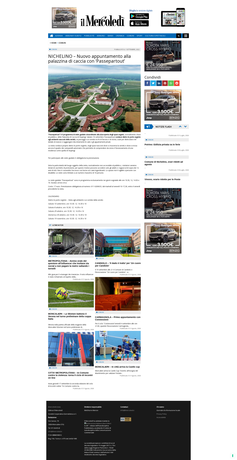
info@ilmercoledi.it (55, 431)
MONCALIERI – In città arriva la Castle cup (117, 367)
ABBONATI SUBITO (73, 35)
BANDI (110, 35)
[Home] (51, 35)
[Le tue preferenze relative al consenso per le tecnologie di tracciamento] (232, 455)
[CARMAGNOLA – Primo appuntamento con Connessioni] (118, 294)
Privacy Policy (162, 414)
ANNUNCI (101, 35)
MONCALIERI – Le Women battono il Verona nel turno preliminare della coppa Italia (69, 316)
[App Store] (139, 23)
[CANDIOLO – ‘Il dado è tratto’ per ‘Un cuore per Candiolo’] (118, 243)
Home (53, 43)
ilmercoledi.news (54, 407)
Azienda (59, 35)
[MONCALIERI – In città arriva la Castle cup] (118, 345)
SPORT (139, 35)
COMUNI (130, 35)
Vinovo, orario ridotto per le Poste (162, 139)
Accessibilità (161, 417)
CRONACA (120, 35)
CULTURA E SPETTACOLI (155, 35)
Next (185, 126)
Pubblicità (89, 35)
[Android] (139, 16)
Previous (180, 126)
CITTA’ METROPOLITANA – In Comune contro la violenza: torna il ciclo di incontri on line (70, 375)
